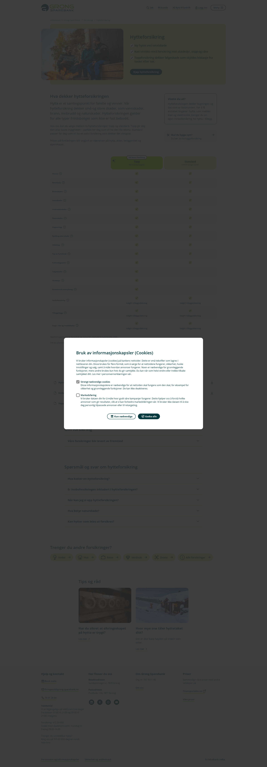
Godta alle (151, 416)
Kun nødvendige (123, 416)
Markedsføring (88, 395)
